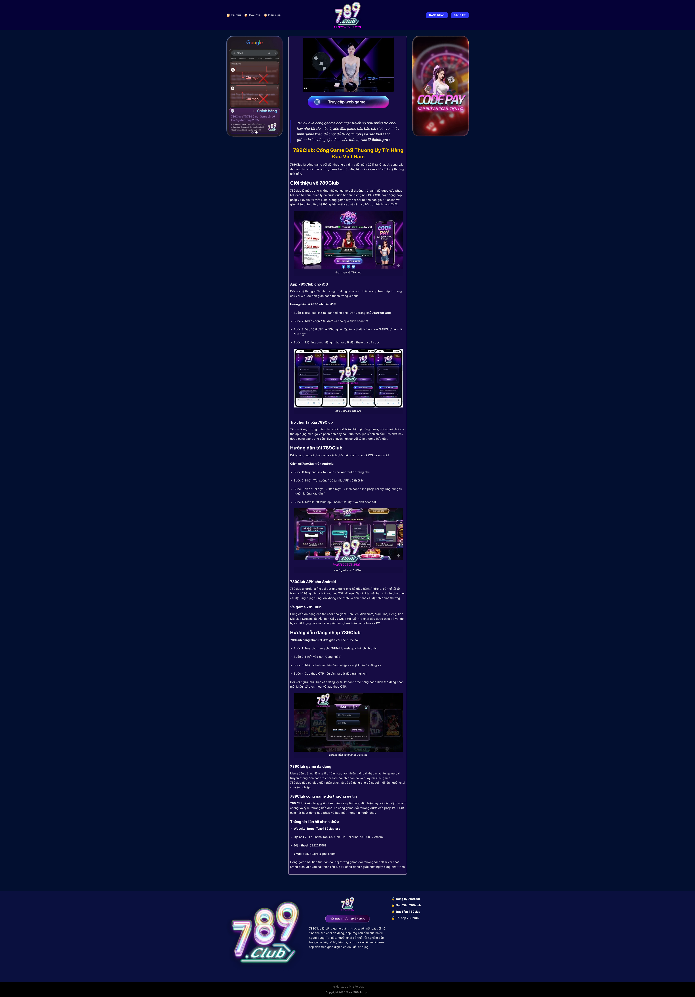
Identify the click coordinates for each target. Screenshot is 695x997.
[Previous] (232, 85)
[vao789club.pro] (347, 15)
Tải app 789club (407, 918)
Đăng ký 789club (408, 899)
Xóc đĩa (254, 15)
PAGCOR (374, 195)
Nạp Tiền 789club (408, 905)
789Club (296, 164)
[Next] (277, 85)
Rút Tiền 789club (408, 911)
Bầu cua (274, 15)
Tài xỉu (236, 15)
